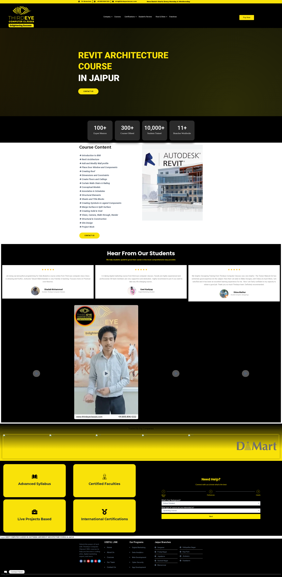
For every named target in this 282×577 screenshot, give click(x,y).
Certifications (130, 17)
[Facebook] (81, 561)
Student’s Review (145, 17)
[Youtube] (88, 561)
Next (211, 516)
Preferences (211, 495)
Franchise (173, 17)
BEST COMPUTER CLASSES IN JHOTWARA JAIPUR (24, 537)
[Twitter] (99, 561)
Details (258, 495)
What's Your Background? (171, 500)
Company (107, 17)
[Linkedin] (92, 561)
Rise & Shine (160, 17)
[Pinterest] (95, 561)
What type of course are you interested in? (177, 507)
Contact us (88, 91)
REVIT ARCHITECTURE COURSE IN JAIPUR (58, 537)
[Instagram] (84, 561)
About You (163, 495)
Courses (117, 17)
